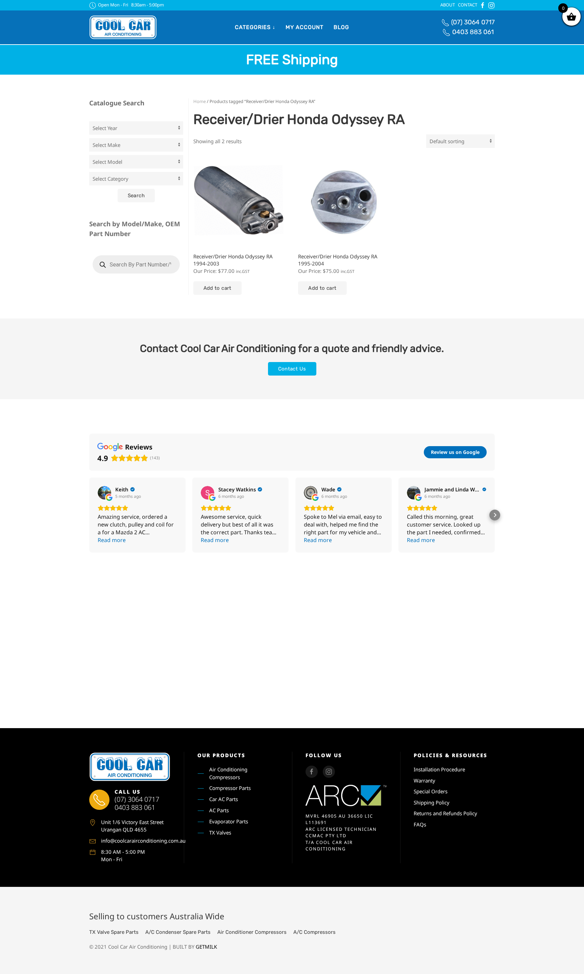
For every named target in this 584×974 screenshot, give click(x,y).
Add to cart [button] (217, 288)
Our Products (221, 755)
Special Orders (430, 791)
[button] (89, 515)
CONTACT (467, 5)
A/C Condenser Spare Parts (178, 932)
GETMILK (206, 946)
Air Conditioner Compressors (252, 932)
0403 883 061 (473, 32)
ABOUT (447, 5)
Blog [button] (341, 27)
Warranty (424, 780)
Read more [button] (112, 540)
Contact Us (292, 369)
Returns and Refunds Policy (445, 813)
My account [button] (304, 27)
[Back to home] (123, 27)
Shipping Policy (431, 802)
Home (199, 101)
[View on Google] (104, 492)
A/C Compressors (314, 932)
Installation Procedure (439, 769)
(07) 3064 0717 (473, 22)
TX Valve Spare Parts (114, 932)
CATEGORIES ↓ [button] (255, 27)
